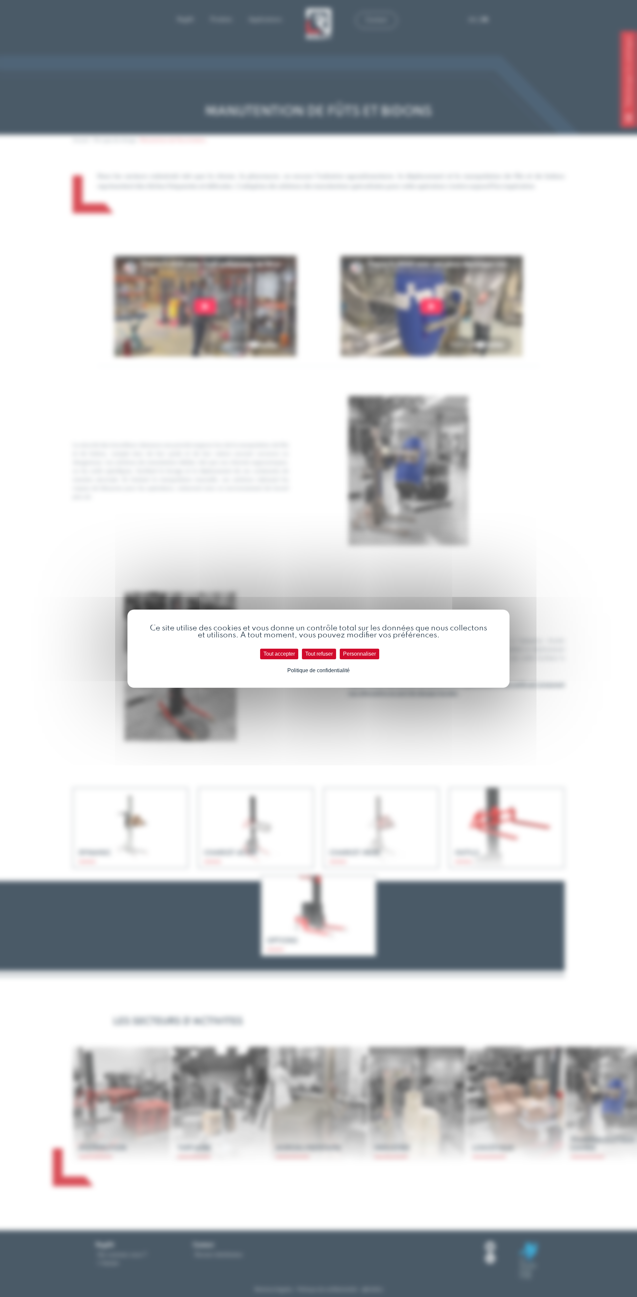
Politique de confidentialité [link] (318, 670)
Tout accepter (279, 654)
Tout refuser (319, 654)
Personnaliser (359, 654)
